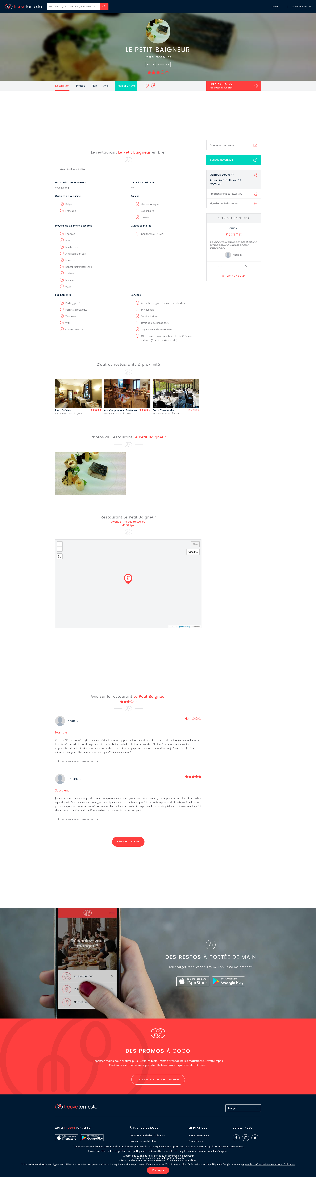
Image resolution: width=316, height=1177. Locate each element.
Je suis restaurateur (198, 1135)
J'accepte (158, 1170)
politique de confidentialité (147, 1151)
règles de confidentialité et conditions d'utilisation (268, 1164)
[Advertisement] (158, 115)
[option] (233, 242)
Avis (106, 85)
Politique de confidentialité (144, 1141)
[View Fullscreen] (59, 556)
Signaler (224, 203)
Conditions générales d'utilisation (147, 1135)
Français (232, 1108)
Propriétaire (226, 193)
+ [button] (60, 544)
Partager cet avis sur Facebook (79, 761)
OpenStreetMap (184, 626)
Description (62, 85)
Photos (80, 85)
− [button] (60, 549)
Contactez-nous (196, 1141)
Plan (94, 85)
